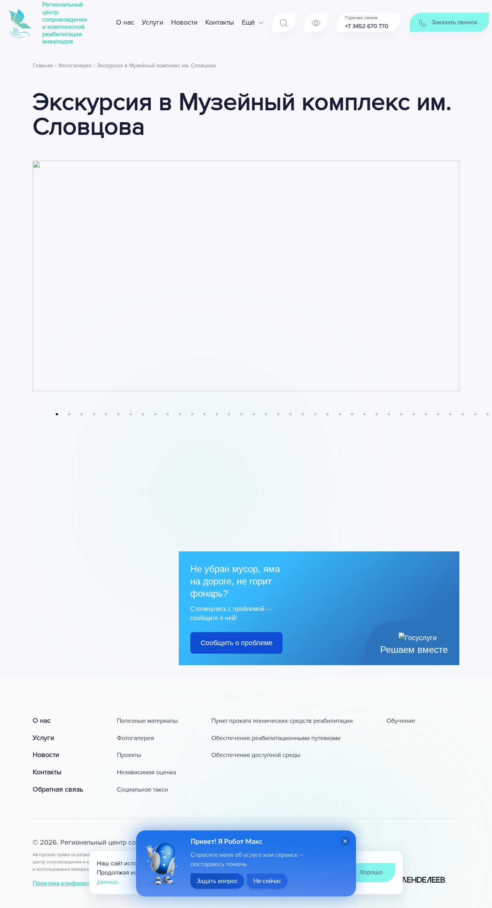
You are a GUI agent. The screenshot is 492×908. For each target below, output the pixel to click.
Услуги (152, 22)
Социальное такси (142, 789)
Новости (184, 22)
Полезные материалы (147, 721)
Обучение (401, 721)
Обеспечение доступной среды (255, 755)
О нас (125, 22)
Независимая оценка (146, 772)
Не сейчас (267, 881)
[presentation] (35, 414)
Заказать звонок (453, 22)
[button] (57, 414)
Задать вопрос (217, 881)
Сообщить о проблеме (237, 643)
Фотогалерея (135, 738)
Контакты (219, 22)
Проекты (129, 755)
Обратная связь (58, 789)
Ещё (248, 22)
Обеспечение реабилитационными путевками (276, 738)
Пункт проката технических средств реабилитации (282, 721)
